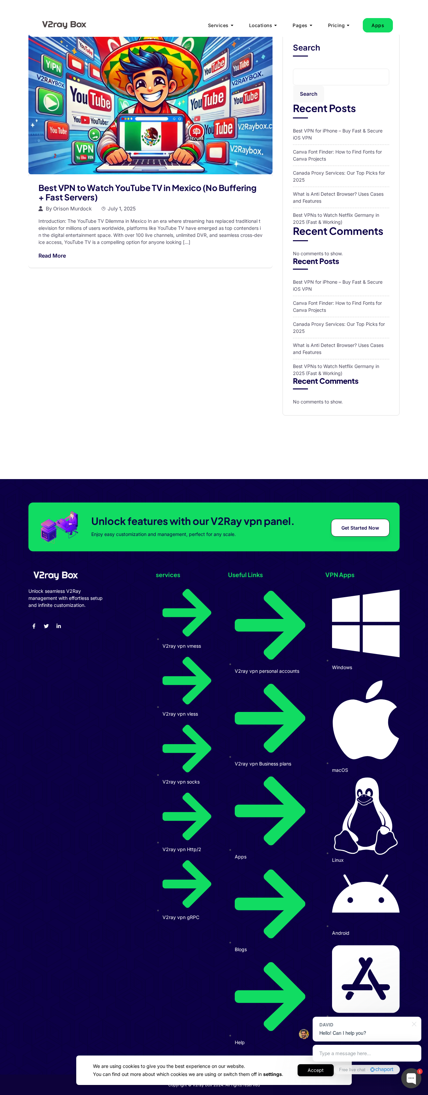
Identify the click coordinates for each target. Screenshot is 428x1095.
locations (261, 25)
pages (300, 25)
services (218, 25)
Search (306, 48)
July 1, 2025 (122, 208)
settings (272, 1074)
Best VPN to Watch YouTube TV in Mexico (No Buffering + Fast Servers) (147, 192)
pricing (336, 25)
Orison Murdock (72, 208)
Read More (52, 255)
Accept (316, 1070)
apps (377, 25)
